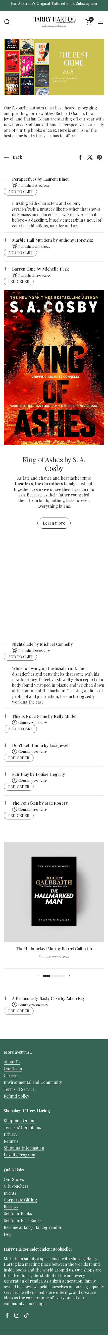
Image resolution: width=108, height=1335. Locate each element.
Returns (11, 1141)
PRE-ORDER (18, 281)
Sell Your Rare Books (22, 1220)
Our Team (13, 1068)
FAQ (7, 1234)
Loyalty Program (19, 1154)
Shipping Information (24, 1148)
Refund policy (16, 1096)
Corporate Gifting (20, 1199)
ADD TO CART (20, 191)
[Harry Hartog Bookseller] (54, 22)
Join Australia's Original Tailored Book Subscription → (54, 5)
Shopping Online (19, 1120)
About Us (12, 1061)
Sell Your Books (18, 1213)
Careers (11, 1075)
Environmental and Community (33, 1082)
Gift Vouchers (16, 1186)
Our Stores (14, 1179)
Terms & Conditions (22, 1127)
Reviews (11, 1206)
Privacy (10, 1134)
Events (10, 1193)
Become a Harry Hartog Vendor (33, 1227)
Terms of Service (19, 1089)
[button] (7, 22)
